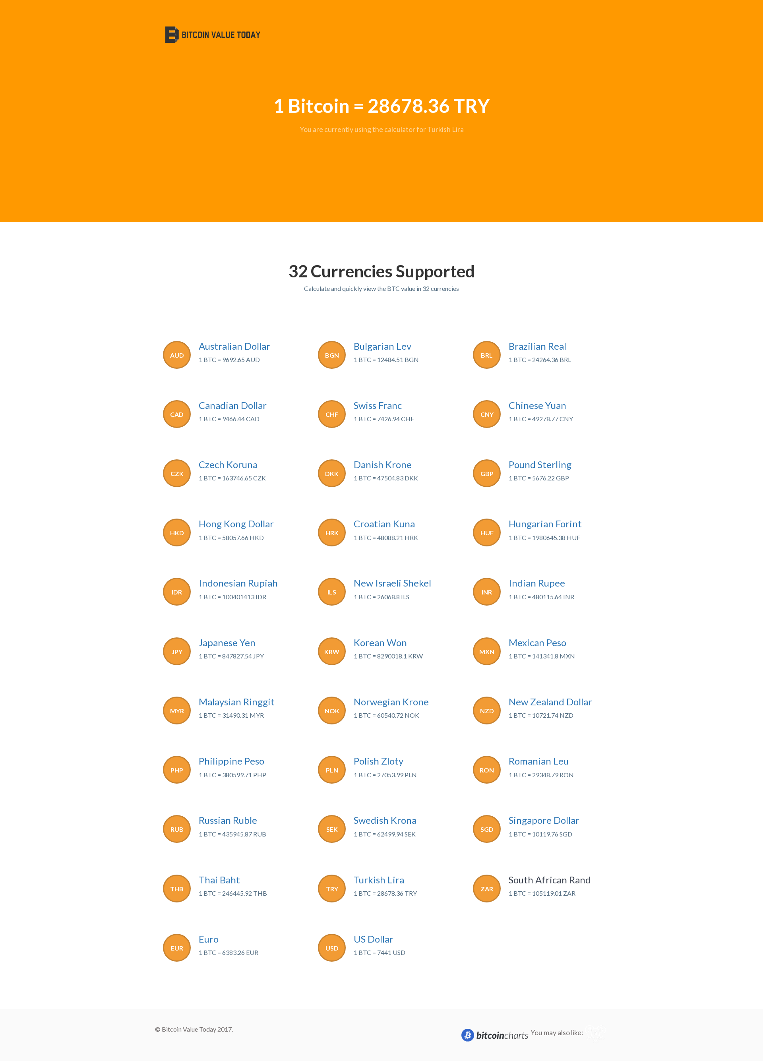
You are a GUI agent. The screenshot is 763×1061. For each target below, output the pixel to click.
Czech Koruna (228, 464)
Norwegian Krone (391, 701)
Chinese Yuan (537, 405)
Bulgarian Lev (382, 346)
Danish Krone (383, 464)
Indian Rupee (537, 583)
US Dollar (373, 939)
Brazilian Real (537, 346)
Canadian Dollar (233, 405)
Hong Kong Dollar (236, 523)
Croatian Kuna (384, 523)
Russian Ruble (228, 820)
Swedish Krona (385, 820)
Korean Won (380, 642)
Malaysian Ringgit (237, 701)
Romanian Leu (539, 761)
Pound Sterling (540, 464)
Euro (209, 939)
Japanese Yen (227, 642)
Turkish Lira (379, 879)
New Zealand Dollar (550, 701)
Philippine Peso (231, 761)
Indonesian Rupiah (238, 583)
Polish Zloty (378, 761)
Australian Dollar (234, 346)
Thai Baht (219, 879)
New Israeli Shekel (392, 583)
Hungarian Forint (545, 523)
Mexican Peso (537, 642)
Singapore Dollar (544, 820)
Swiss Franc (378, 405)
